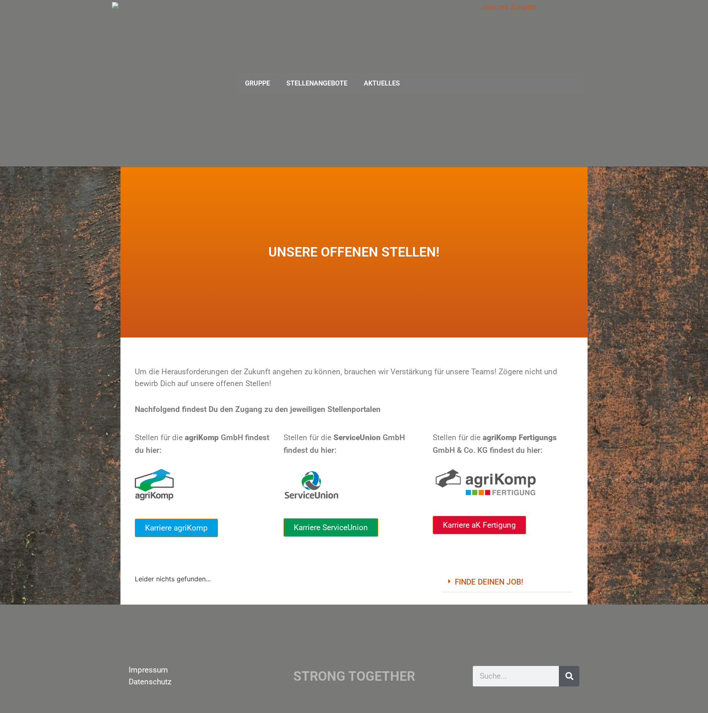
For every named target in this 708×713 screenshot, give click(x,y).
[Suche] (569, 676)
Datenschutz (150, 681)
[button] (507, 582)
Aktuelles (382, 83)
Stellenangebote (316, 83)
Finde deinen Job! (489, 582)
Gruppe (257, 83)
